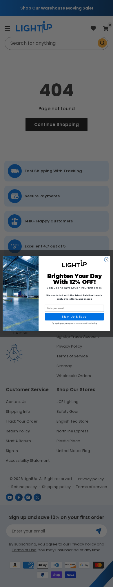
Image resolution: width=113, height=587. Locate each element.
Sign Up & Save (74, 316)
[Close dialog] (106, 259)
